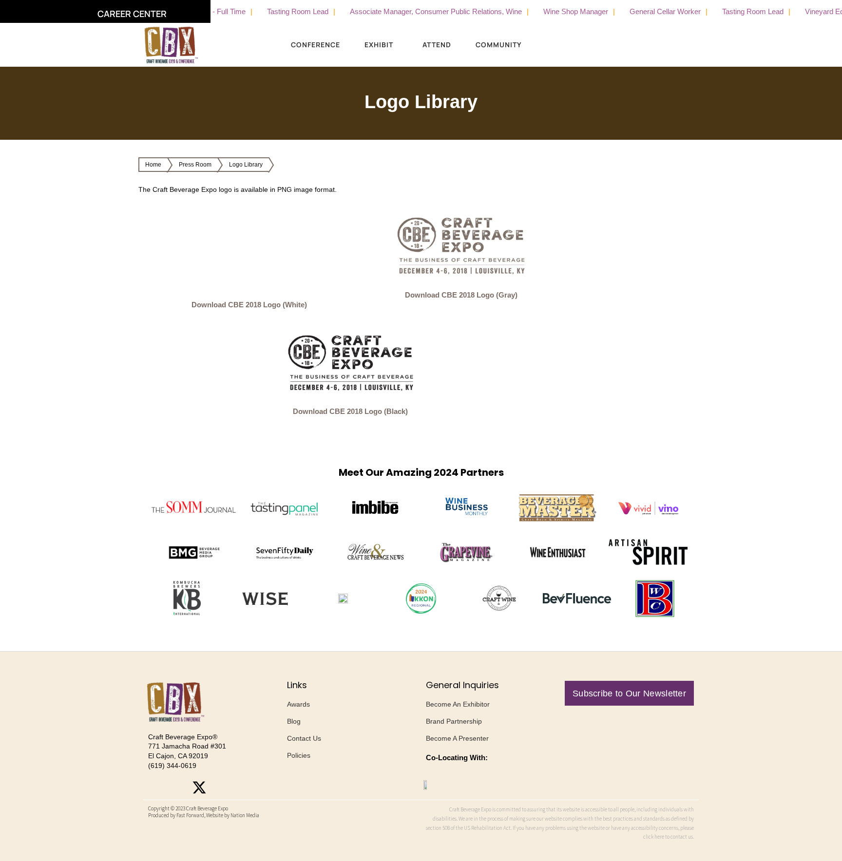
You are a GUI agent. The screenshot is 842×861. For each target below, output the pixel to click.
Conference (315, 44)
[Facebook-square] (177, 787)
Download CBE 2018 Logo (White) (249, 304)
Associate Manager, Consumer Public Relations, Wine (416, 11)
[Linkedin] (221, 787)
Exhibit (378, 44)
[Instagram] (155, 787)
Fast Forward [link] (190, 815)
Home (153, 164)
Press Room (195, 164)
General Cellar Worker (645, 11)
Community (499, 44)
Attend (436, 44)
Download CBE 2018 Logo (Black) (350, 411)
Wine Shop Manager (556, 11)
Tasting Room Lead (278, 11)
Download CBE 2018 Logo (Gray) (461, 295)
